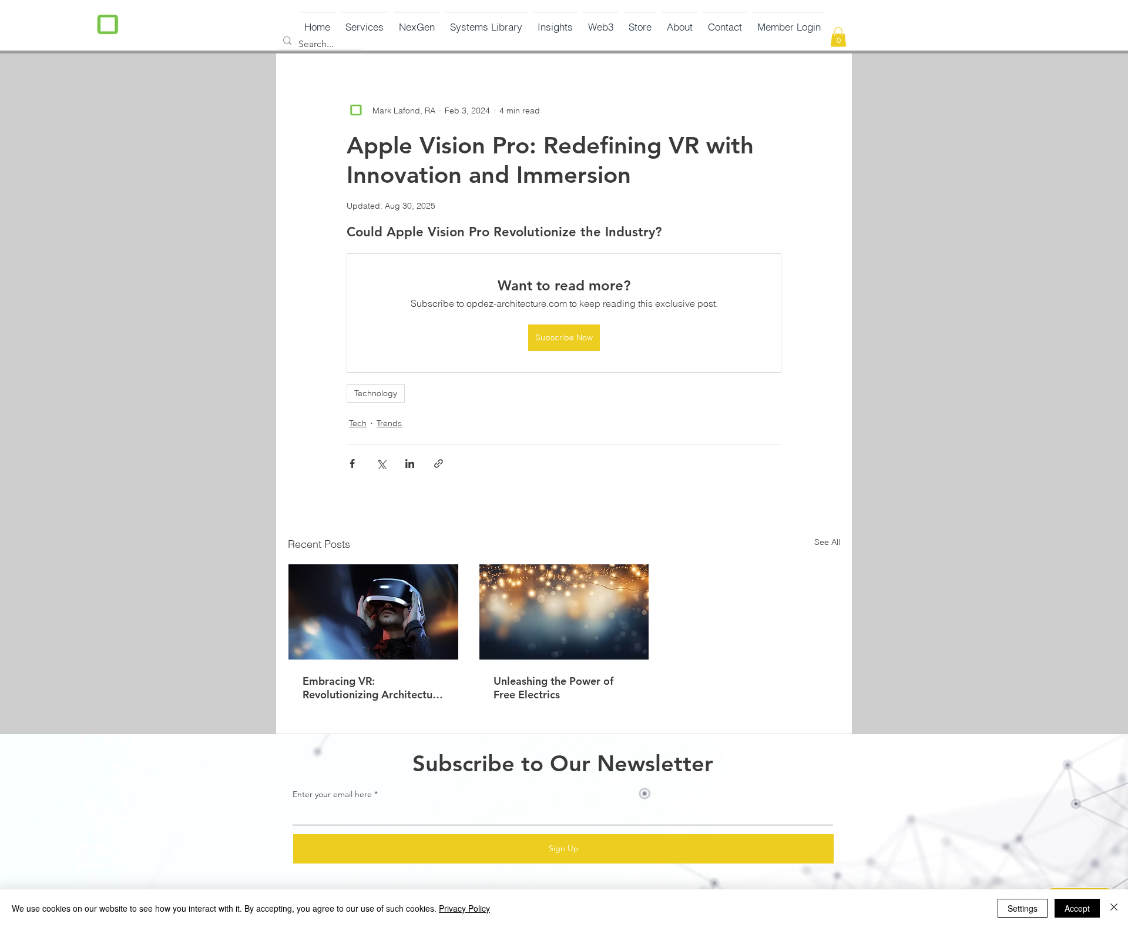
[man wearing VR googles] (373, 612)
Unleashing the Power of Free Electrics (553, 687)
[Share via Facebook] (352, 463)
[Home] (108, 26)
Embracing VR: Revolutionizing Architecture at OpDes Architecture (372, 687)
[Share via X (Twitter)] (381, 463)
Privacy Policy (464, 908)
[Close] (1114, 908)
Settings (1023, 908)
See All (827, 542)
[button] (416, 22)
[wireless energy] (564, 612)
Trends (389, 423)
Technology (375, 393)
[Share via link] (438, 463)
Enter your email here (332, 794)
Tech (358, 423)
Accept (1077, 908)
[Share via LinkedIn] (409, 463)
